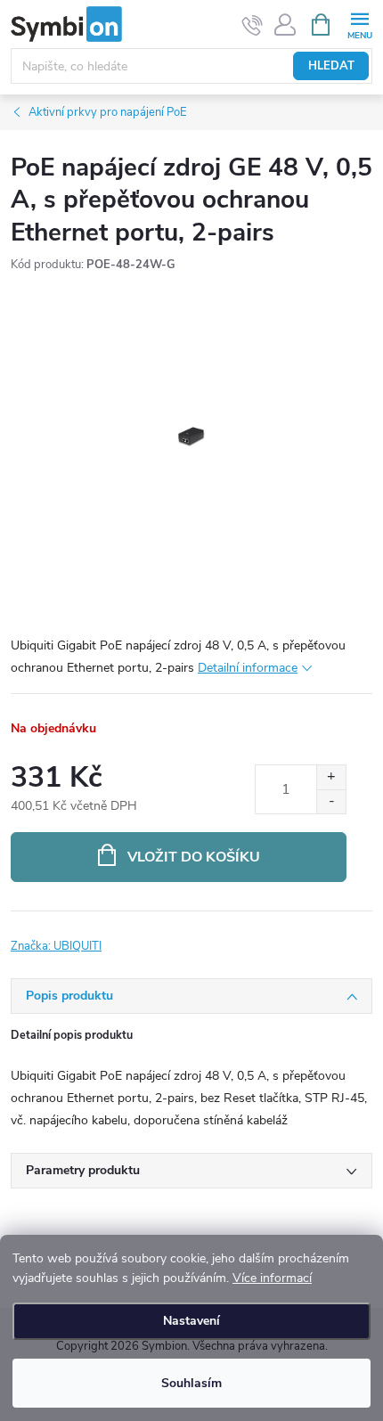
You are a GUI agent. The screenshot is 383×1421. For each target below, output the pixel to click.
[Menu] (359, 23)
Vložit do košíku (193, 857)
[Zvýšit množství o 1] (331, 777)
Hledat (331, 66)
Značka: (56, 946)
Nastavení (191, 1320)
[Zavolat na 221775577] (252, 25)
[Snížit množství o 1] (331, 801)
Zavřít (105, 935)
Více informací (272, 1278)
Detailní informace (247, 667)
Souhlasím (191, 1383)
